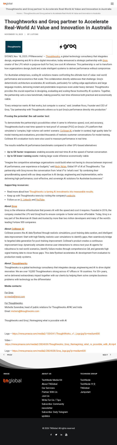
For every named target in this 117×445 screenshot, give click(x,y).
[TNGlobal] (7, 4)
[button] (112, 3)
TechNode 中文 (88, 384)
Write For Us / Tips (51, 400)
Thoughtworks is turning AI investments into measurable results (61, 191)
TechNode (85, 380)
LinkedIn (26, 199)
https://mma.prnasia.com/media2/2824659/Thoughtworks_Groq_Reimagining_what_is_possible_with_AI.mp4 (60, 344)
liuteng (34, 34)
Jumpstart (85, 392)
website (70, 195)
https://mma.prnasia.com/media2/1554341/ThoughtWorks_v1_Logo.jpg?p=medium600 (56, 333)
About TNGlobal (49, 384)
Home (19, 13)
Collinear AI (66, 130)
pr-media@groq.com (15, 296)
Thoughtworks (53, 56)
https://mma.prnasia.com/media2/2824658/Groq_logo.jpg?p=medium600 (49, 350)
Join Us (45, 396)
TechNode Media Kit (52, 380)
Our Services (48, 388)
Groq (105, 60)
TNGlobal (84, 388)
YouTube (40, 199)
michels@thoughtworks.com (25, 311)
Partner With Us (49, 392)
